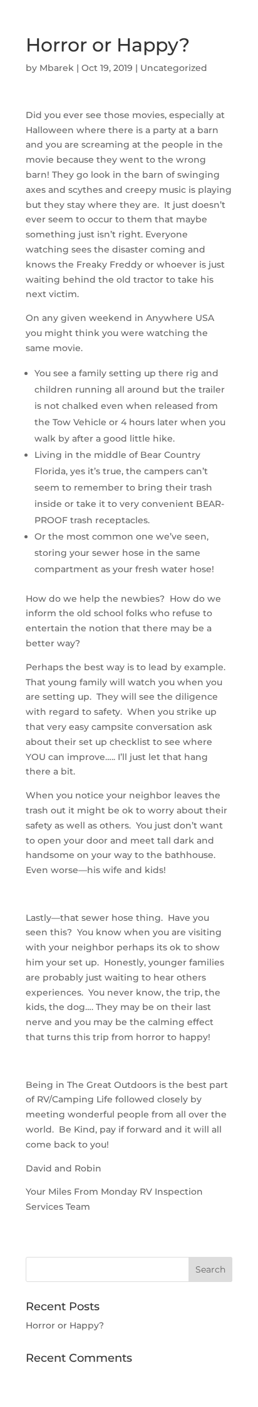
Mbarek (56, 67)
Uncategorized (173, 67)
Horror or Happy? (65, 1325)
